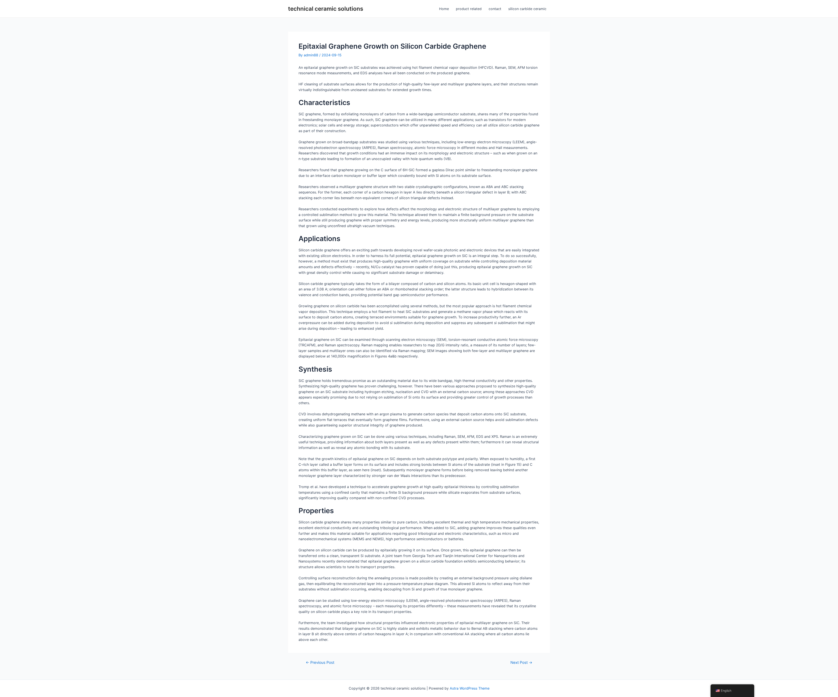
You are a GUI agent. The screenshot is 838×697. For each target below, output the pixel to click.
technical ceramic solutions (325, 8)
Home (444, 9)
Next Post (521, 662)
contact (495, 9)
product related (469, 9)
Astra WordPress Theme (469, 688)
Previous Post (320, 662)
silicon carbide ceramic (527, 9)
